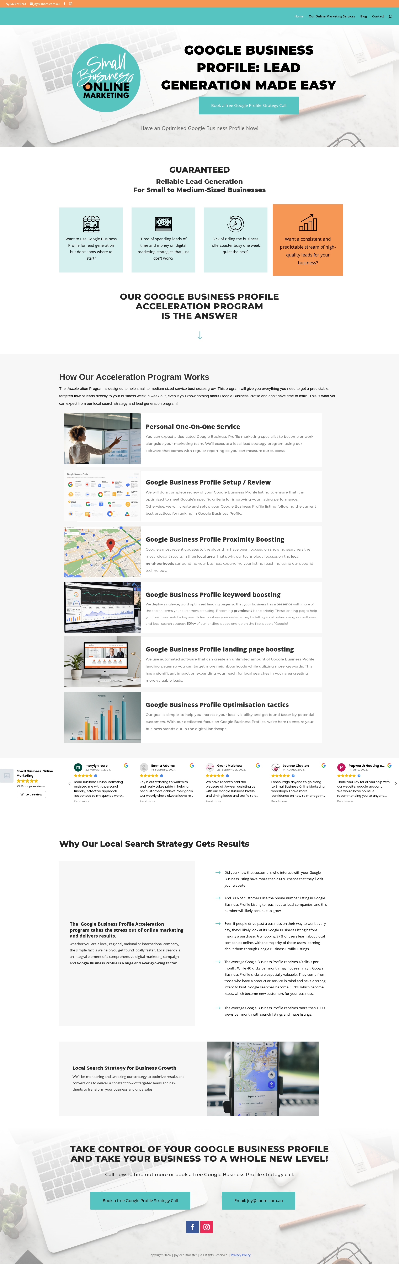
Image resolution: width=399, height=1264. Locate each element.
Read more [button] (82, 801)
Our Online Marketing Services (332, 16)
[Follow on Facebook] (192, 1227)
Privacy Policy (241, 1255)
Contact (378, 16)
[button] (396, 783)
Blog (363, 16)
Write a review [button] (31, 794)
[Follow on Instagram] (206, 1227)
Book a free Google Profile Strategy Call (248, 105)
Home (298, 16)
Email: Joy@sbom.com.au (258, 1200)
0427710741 (18, 4)
